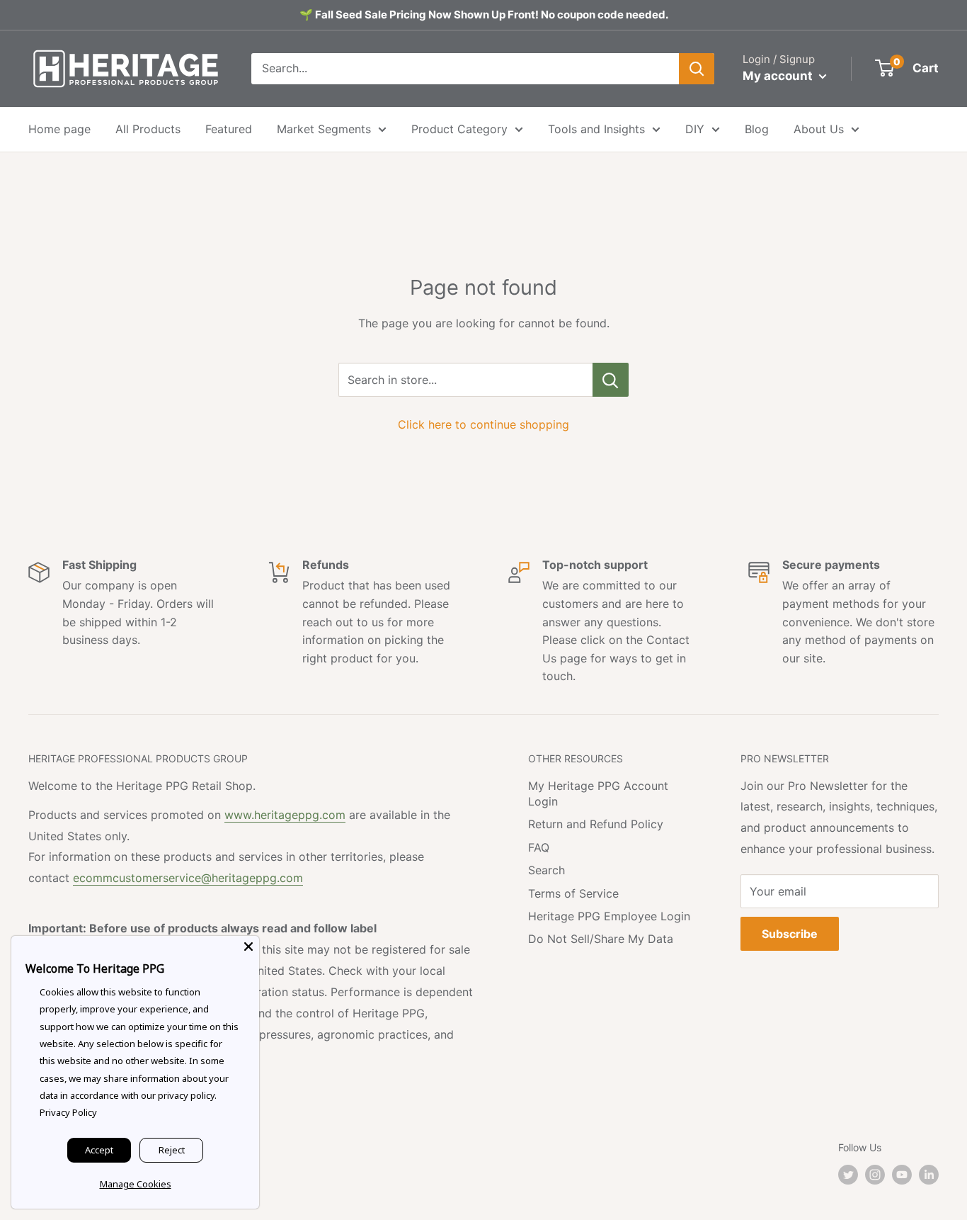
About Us (819, 129)
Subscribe (790, 934)
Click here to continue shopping (483, 424)
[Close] (248, 946)
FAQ (538, 847)
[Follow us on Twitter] (848, 1175)
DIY (694, 129)
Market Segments (324, 129)
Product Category (459, 129)
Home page (59, 129)
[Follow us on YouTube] (902, 1175)
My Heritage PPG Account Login (598, 793)
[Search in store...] (611, 380)
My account (779, 76)
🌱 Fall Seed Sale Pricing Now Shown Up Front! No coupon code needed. (483, 14)
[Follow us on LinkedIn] (929, 1175)
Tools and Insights (596, 129)
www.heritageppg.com (284, 815)
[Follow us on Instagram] (875, 1175)
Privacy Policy (68, 1112)
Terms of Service (573, 893)
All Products (148, 129)
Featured (228, 129)
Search (546, 870)
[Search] (696, 68)
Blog (757, 129)
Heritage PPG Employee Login (609, 916)
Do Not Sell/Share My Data (600, 939)
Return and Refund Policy (595, 824)
